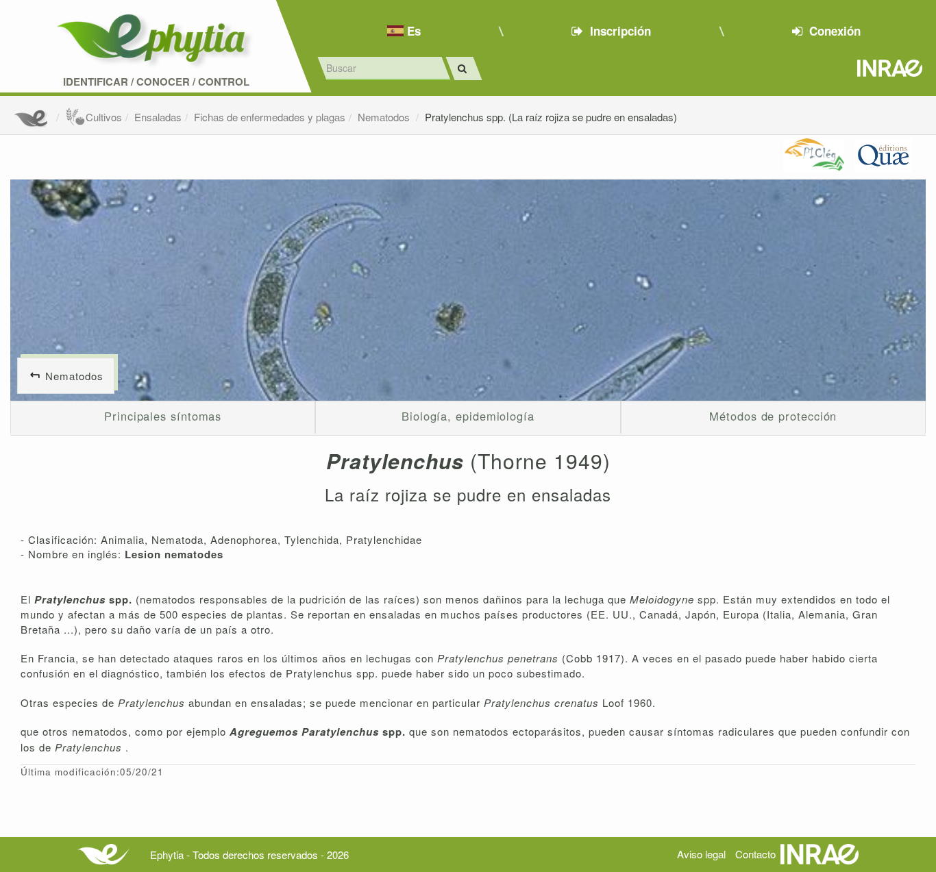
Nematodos (385, 117)
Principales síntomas (162, 416)
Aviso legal (701, 854)
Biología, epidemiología (468, 416)
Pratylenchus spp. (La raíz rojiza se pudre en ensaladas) (551, 117)
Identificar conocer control (156, 82)
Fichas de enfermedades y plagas (269, 117)
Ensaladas (158, 117)
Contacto (755, 854)
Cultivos (104, 117)
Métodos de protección (773, 416)
